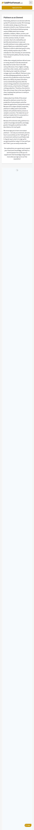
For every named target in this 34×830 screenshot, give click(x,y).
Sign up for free (17, 8)
